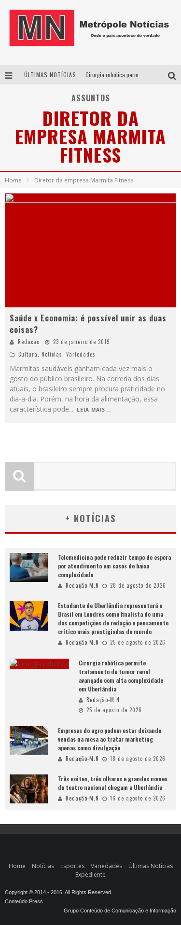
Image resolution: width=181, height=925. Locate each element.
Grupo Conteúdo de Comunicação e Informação (120, 910)
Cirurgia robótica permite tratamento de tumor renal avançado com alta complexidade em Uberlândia (121, 676)
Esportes (72, 866)
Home (13, 180)
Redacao (29, 341)
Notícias (52, 354)
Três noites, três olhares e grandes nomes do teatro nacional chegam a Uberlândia (112, 782)
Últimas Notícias (150, 866)
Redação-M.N (82, 585)
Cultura (28, 354)
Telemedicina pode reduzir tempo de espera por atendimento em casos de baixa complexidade (114, 566)
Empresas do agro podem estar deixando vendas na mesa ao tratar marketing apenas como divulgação (109, 739)
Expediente (90, 874)
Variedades (81, 354)
